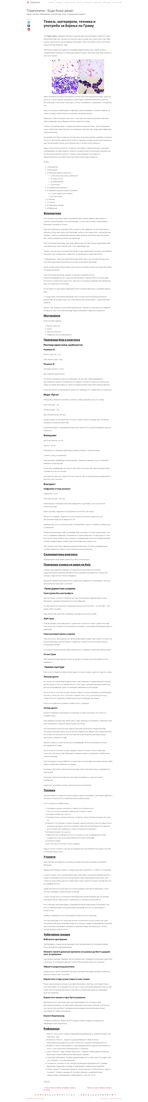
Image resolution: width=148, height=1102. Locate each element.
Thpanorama (34, 2)
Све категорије (117, 2)
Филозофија (106, 2)
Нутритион (59, 2)
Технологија (97, 2)
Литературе (88, 2)
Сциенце (51, 2)
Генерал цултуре (70, 2)
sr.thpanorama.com (32, 1098)
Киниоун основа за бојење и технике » (99, 1088)
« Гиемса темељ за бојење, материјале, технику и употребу (60, 1089)
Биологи (79, 2)
